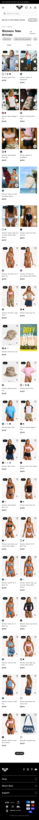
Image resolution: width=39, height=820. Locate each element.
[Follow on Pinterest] (32, 769)
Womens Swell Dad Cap (9, 351)
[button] (3, 7)
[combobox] (21, 13)
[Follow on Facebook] (24, 769)
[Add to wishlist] (17, 52)
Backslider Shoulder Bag (27, 740)
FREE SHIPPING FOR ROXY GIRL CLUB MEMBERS (15, 2)
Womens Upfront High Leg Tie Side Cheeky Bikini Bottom (10, 235)
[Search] (4, 13)
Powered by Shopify (23, 815)
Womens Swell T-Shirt (8, 77)
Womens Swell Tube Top (27, 313)
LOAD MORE (19, 753)
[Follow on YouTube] (36, 769)
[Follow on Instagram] (28, 769)
